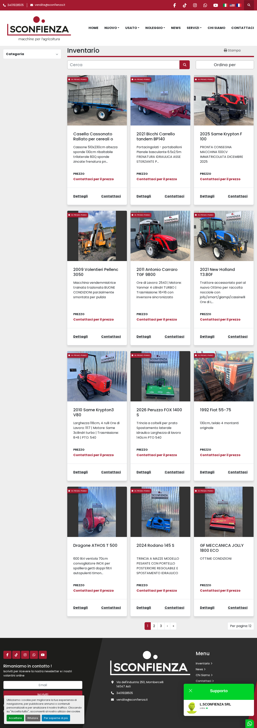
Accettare (15, 718)
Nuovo (110, 28)
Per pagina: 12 (240, 626)
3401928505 (15, 5)
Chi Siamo (216, 28)
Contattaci (242, 28)
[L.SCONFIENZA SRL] (150, 663)
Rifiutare (33, 718)
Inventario (203, 663)
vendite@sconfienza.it (50, 5)
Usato (131, 28)
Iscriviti (42, 694)
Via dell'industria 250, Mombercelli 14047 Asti (139, 684)
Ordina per (225, 65)
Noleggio (154, 28)
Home (93, 28)
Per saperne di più (56, 718)
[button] (111, 28)
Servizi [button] (193, 28)
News (176, 28)
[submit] (184, 64)
